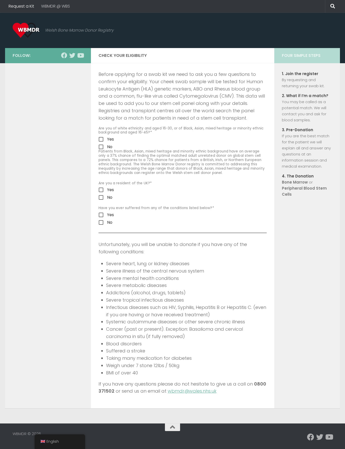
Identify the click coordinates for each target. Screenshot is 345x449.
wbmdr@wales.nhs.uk (192, 391)
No (109, 146)
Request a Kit (21, 6)
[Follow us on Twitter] (72, 55)
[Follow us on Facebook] (64, 55)
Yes (110, 139)
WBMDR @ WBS (55, 6)
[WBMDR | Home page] (26, 30)
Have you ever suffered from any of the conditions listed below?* (156, 208)
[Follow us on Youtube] (80, 55)
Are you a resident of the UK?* (125, 183)
